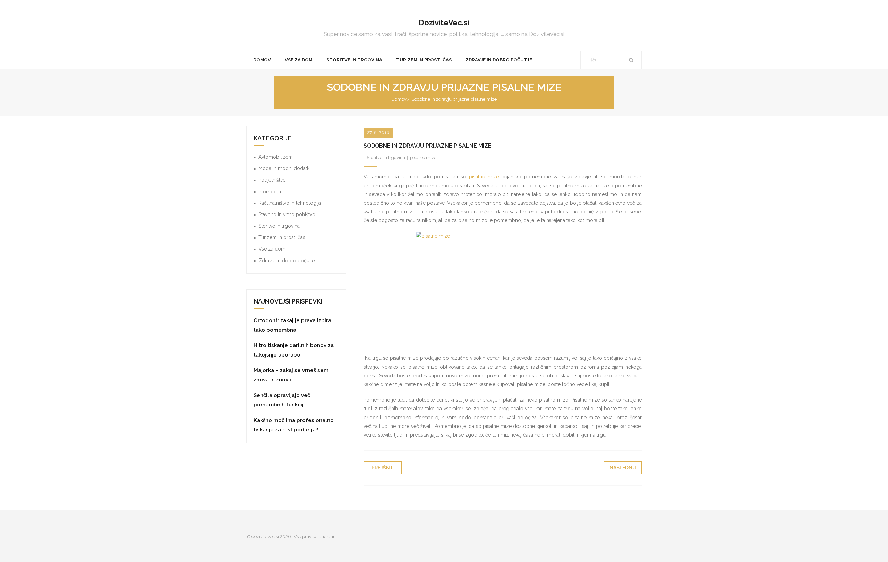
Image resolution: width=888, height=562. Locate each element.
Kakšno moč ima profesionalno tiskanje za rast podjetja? (294, 425)
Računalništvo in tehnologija (289, 203)
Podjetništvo (272, 180)
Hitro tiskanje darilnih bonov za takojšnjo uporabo (294, 350)
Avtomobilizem (275, 157)
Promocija (269, 191)
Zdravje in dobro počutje (286, 260)
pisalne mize (423, 157)
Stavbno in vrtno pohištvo (286, 214)
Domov (399, 99)
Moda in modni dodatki (284, 168)
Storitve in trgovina (386, 157)
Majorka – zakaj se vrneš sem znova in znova (291, 375)
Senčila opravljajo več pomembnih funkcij (282, 400)
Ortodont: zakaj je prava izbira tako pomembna (292, 325)
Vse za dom (271, 249)
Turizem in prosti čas (281, 237)
